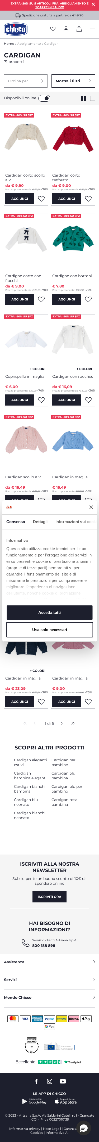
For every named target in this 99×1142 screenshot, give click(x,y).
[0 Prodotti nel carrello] (79, 30)
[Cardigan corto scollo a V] (26, 141)
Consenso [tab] (15, 521)
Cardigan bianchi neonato (29, 815)
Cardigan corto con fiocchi (23, 278)
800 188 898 (43, 945)
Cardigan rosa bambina (64, 802)
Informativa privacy (24, 1129)
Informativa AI (57, 1133)
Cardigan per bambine (63, 762)
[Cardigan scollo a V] (26, 442)
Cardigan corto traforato (66, 177)
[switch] (44, 98)
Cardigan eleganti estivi (30, 762)
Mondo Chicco (17, 997)
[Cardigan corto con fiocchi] (26, 241)
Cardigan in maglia (70, 477)
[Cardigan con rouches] (73, 342)
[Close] (93, 4)
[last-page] (72, 723)
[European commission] (59, 1046)
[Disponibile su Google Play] (34, 1101)
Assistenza (14, 962)
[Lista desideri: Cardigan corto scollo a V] (41, 198)
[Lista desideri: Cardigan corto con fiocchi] (41, 299)
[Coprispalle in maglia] (26, 342)
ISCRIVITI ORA (49, 897)
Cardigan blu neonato (26, 802)
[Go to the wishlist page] (52, 29)
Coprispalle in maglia (24, 376)
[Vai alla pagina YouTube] (63, 1081)
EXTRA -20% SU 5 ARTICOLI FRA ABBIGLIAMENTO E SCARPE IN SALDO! (49, 5)
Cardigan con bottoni (72, 275)
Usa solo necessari (49, 629)
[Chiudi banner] (91, 507)
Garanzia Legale (76, 1129)
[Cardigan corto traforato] (73, 141)
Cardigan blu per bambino (66, 789)
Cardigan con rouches (72, 376)
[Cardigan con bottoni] (73, 241)
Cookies (36, 1133)
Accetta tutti (49, 612)
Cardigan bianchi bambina (29, 789)
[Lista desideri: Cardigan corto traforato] (88, 198)
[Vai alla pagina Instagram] (49, 1081)
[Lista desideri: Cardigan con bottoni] (88, 299)
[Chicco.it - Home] (15, 29)
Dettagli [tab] (40, 521)
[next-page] (60, 723)
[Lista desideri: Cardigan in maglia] (41, 701)
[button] (26, 81)
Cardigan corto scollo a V (25, 177)
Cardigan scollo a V (23, 477)
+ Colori (37, 369)
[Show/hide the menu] (92, 29)
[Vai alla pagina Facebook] (36, 1081)
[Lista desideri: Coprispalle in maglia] (41, 400)
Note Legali (52, 1129)
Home (9, 44)
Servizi (10, 979)
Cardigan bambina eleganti (30, 775)
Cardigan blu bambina (63, 775)
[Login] (66, 29)
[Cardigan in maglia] (73, 442)
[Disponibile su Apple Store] (66, 1101)
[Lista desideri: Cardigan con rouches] (88, 400)
